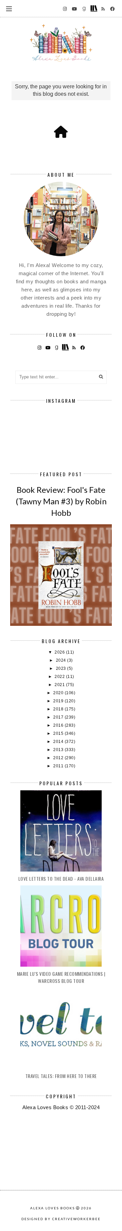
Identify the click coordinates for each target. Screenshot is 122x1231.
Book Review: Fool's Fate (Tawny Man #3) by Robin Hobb (61, 501)
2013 (59, 749)
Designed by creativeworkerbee (61, 1219)
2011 (59, 766)
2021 (60, 684)
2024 (61, 660)
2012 (59, 757)
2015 (59, 733)
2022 (60, 676)
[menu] (9, 8)
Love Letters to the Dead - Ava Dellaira (61, 878)
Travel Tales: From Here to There (61, 1075)
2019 (59, 701)
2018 (59, 709)
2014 (59, 741)
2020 (59, 692)
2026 (60, 652)
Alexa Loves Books (52, 1208)
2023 (61, 668)
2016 (59, 725)
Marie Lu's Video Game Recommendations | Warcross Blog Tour (61, 977)
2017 (59, 717)
